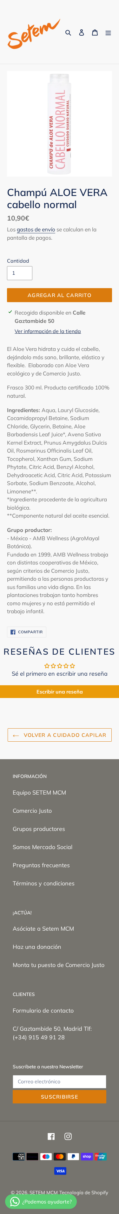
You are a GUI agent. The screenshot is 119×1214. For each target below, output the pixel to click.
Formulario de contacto (43, 1010)
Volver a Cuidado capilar (64, 735)
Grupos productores (39, 828)
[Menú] (108, 32)
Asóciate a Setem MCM (43, 928)
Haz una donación (37, 946)
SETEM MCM (44, 1192)
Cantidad (18, 261)
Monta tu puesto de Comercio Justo (58, 965)
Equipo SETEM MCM (39, 792)
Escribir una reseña (59, 691)
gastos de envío (36, 229)
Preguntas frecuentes (41, 865)
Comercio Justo (32, 810)
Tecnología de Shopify (83, 1192)
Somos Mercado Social (42, 847)
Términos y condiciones (44, 883)
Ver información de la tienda (48, 331)
